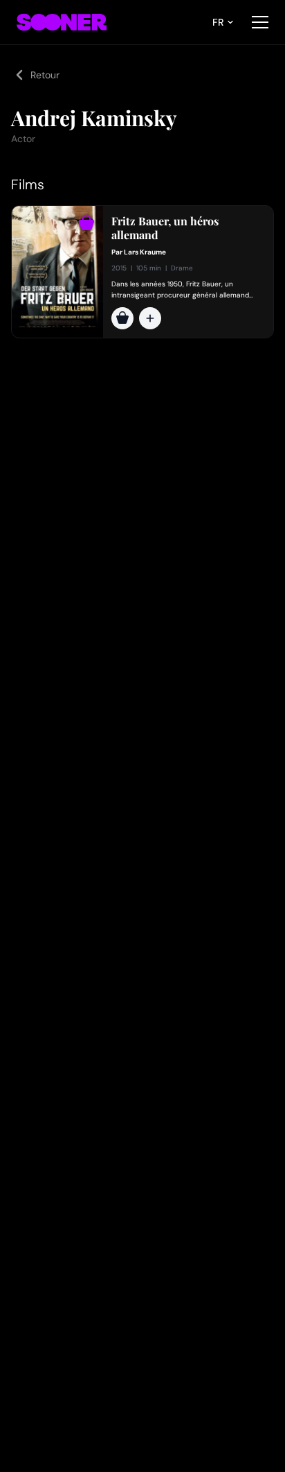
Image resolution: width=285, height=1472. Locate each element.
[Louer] (122, 318)
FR (217, 22)
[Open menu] (260, 22)
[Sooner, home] (62, 22)
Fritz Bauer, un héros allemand (165, 228)
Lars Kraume (145, 252)
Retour (44, 75)
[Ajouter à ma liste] (150, 318)
